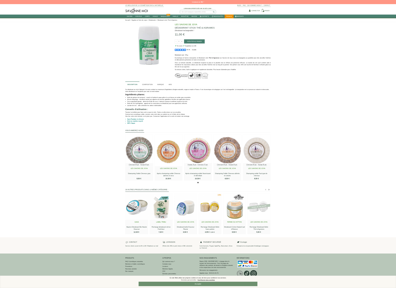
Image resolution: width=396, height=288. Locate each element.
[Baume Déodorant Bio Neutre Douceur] (136, 207)
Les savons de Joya (186, 24)
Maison (194, 16)
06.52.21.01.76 (213, 273)
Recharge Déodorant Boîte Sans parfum (210, 228)
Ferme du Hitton (234, 222)
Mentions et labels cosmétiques (135, 264)
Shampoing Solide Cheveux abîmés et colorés (227, 174)
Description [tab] (132, 84)
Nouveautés (218, 16)
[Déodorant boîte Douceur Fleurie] (185, 207)
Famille (175, 16)
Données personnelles (169, 273)
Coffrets (205, 16)
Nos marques (129, 271)
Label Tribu (161, 222)
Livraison (165, 266)
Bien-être (185, 16)
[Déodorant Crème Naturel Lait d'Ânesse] (234, 207)
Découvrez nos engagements (208, 270)
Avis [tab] (170, 84)
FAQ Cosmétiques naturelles (134, 261)
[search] (214, 12)
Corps (147, 16)
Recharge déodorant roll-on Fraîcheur (161, 228)
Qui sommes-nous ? (168, 261)
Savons (129, 16)
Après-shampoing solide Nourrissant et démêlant (198, 174)
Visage (155, 16)
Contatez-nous (166, 264)
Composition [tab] (147, 84)
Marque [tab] (160, 84)
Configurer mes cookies (206, 280)
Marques (240, 16)
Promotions (128, 266)
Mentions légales (167, 269)
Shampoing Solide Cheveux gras (139, 173)
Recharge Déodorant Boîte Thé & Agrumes (259, 228)
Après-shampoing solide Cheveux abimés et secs (168, 174)
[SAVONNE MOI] (136, 10)
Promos (229, 16)
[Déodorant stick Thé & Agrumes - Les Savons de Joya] (148, 45)
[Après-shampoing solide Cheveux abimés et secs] (168, 150)
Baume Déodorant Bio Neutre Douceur (137, 228)
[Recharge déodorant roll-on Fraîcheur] (161, 207)
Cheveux (138, 16)
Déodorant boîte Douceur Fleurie (185, 228)
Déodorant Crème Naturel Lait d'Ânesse (234, 228)
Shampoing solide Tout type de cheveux (256, 174)
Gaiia (137, 222)
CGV (163, 271)
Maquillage (165, 16)
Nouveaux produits (131, 269)
